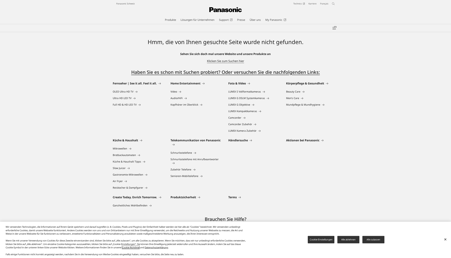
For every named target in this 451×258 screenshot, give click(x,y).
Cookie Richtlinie (130, 247)
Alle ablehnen (348, 239)
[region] (225, 240)
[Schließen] (445, 239)
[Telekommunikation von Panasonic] (197, 144)
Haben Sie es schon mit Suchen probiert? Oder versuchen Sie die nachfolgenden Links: (225, 72)
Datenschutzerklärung (156, 247)
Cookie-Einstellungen (321, 239)
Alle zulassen (373, 239)
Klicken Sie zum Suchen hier (225, 61)
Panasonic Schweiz (125, 3)
